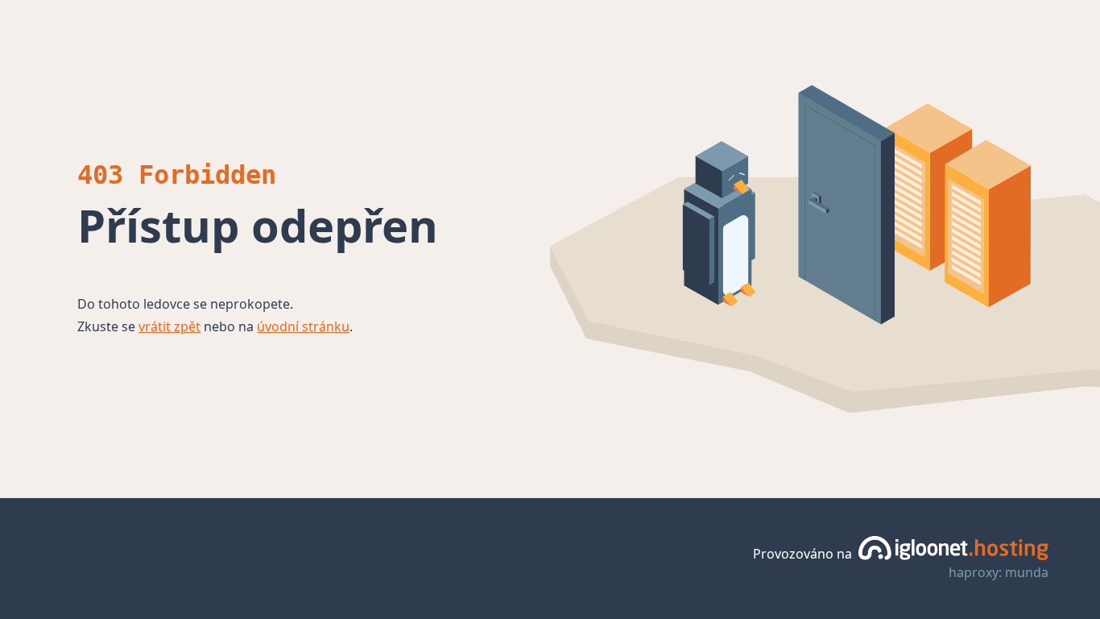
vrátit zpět (170, 326)
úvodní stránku (303, 326)
